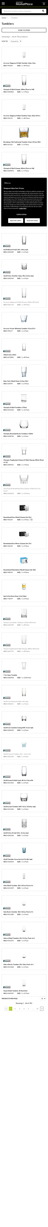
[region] (24, 202)
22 (37, 1009)
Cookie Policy (22, 208)
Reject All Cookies (15, 220)
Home (4, 18)
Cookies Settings (22, 214)
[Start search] (44, 11)
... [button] (8, 18)
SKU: (5, 65)
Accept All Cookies (32, 220)
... (33, 1009)
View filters (24, 30)
